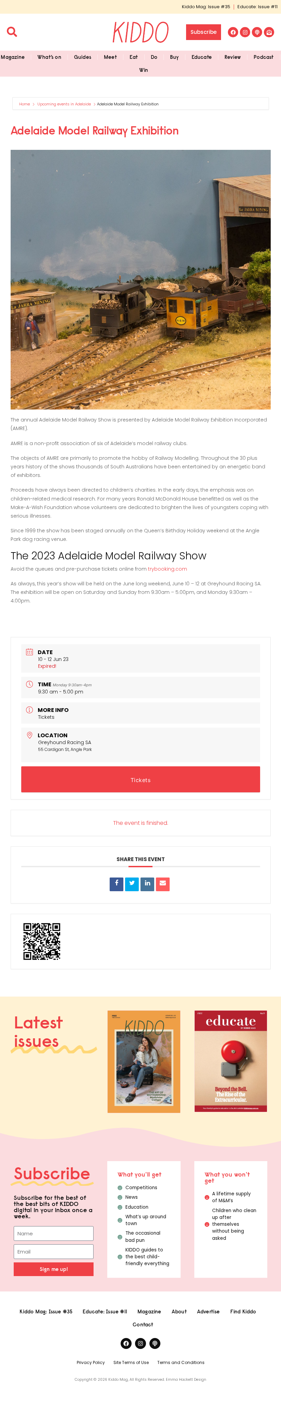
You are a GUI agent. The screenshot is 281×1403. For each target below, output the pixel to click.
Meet (110, 57)
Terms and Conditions (181, 1362)
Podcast (263, 57)
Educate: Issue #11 (257, 6)
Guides (82, 57)
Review (232, 57)
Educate (202, 57)
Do (154, 57)
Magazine (13, 57)
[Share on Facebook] (116, 884)
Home (25, 104)
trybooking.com (167, 569)
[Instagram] (245, 32)
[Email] (163, 884)
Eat (134, 57)
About (179, 1311)
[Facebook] (233, 32)
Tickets (46, 717)
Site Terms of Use (131, 1362)
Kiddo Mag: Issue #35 (206, 6)
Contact (143, 1324)
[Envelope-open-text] (269, 32)
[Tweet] (132, 884)
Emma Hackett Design (186, 1379)
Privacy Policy (91, 1362)
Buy (174, 57)
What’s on (49, 57)
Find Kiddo (243, 1311)
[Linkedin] (147, 884)
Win (143, 70)
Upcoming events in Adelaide (64, 104)
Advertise (208, 1311)
